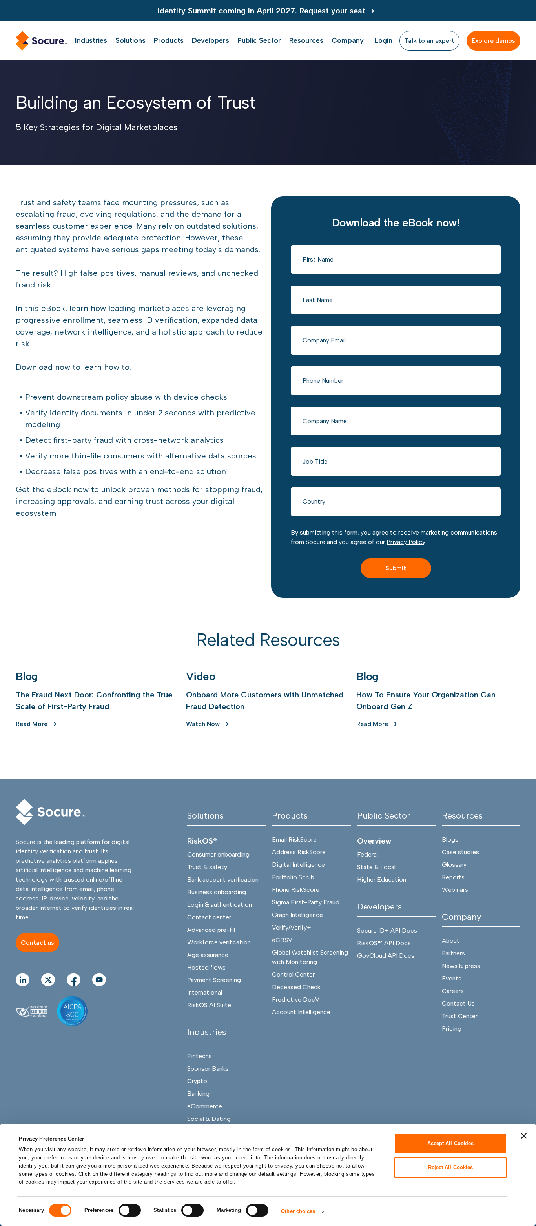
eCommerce (204, 1106)
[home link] (41, 41)
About (450, 940)
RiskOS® (202, 841)
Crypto (197, 1081)
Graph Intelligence (297, 915)
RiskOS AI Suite (209, 1005)
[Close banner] (524, 1136)
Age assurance (207, 955)
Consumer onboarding (218, 854)
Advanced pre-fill (211, 929)
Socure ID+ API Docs (387, 930)
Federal (367, 854)
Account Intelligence (301, 1012)
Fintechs (199, 1056)
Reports (453, 877)
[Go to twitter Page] (48, 979)
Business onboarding (216, 892)
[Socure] (50, 812)
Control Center (293, 974)
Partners (453, 953)
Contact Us (458, 1003)
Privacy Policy (406, 542)
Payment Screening (214, 980)
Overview (374, 841)
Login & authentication (219, 904)
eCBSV (282, 940)
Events (451, 978)
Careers (453, 991)
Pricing (451, 1028)
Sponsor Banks (208, 1068)
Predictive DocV (295, 999)
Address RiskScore (299, 852)
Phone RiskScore (295, 889)
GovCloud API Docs (385, 955)
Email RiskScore (294, 839)
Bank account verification (223, 879)
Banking (198, 1093)
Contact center (209, 917)
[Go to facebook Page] (73, 979)
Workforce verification (219, 942)
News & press (461, 966)
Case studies (460, 852)
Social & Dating (209, 1118)
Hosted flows (206, 967)
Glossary (454, 864)
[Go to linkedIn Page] (22, 979)
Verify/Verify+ (291, 927)
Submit (395, 568)
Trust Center (460, 1016)
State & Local (376, 867)
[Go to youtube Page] (99, 979)
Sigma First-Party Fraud (305, 902)
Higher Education (381, 879)
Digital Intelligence (298, 864)
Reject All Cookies (450, 1167)
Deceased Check (296, 987)
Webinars (455, 889)
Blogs (450, 839)
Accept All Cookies (450, 1143)
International (204, 992)
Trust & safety (207, 867)
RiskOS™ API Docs (384, 943)
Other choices (298, 1211)
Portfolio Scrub (293, 877)
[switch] (130, 1210)
